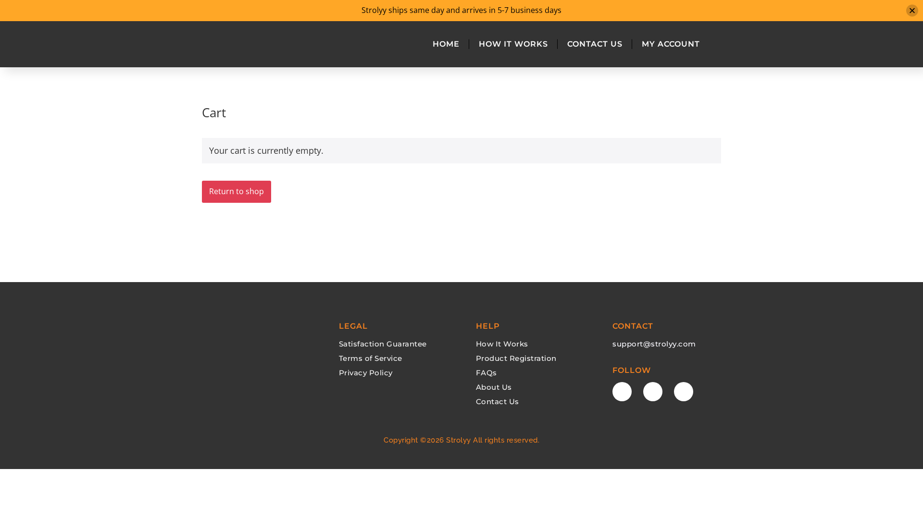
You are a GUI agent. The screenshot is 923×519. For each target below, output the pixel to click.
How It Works (513, 44)
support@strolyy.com (654, 343)
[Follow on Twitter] (652, 391)
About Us (494, 387)
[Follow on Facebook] (622, 391)
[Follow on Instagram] (683, 391)
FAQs (486, 372)
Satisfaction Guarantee (383, 343)
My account (671, 44)
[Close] (912, 10)
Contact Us (595, 44)
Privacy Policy (366, 372)
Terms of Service (370, 358)
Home (446, 44)
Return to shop (236, 191)
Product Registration (516, 358)
